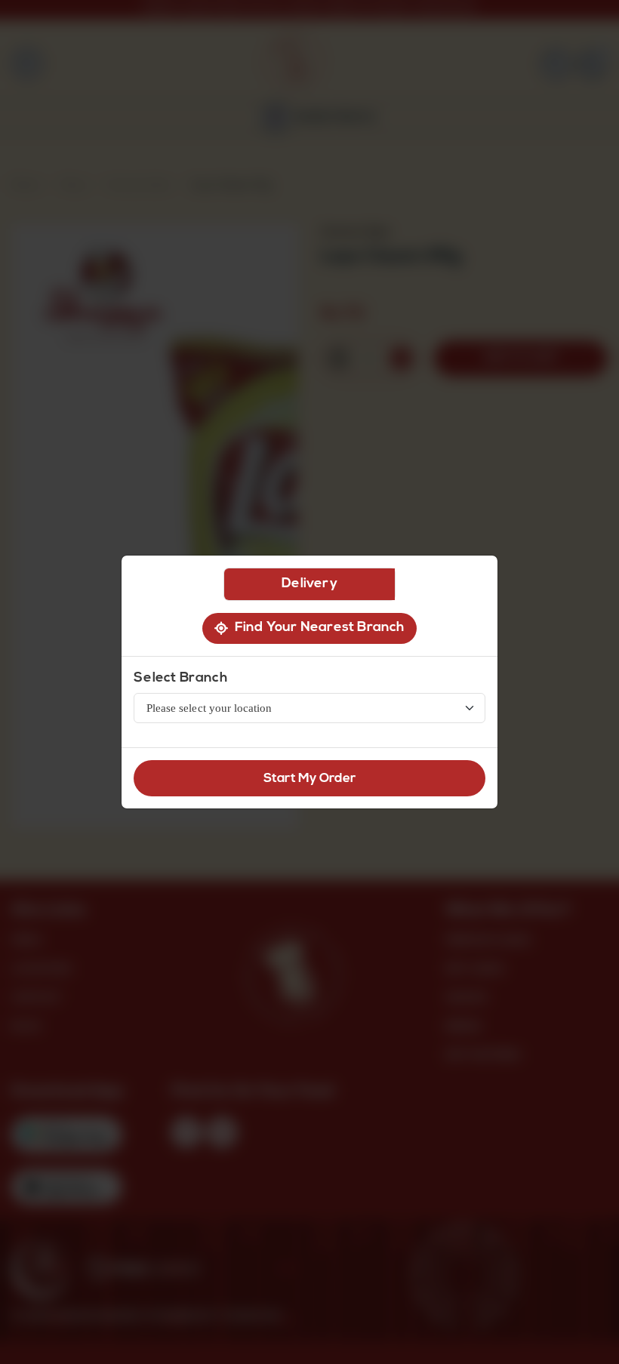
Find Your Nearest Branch (316, 628)
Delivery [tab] (309, 584)
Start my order (309, 778)
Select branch (180, 678)
